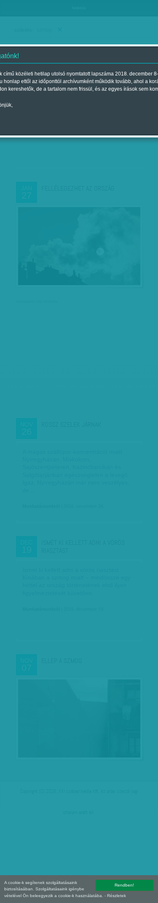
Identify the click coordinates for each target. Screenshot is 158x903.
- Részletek (115, 895)
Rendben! (124, 885)
